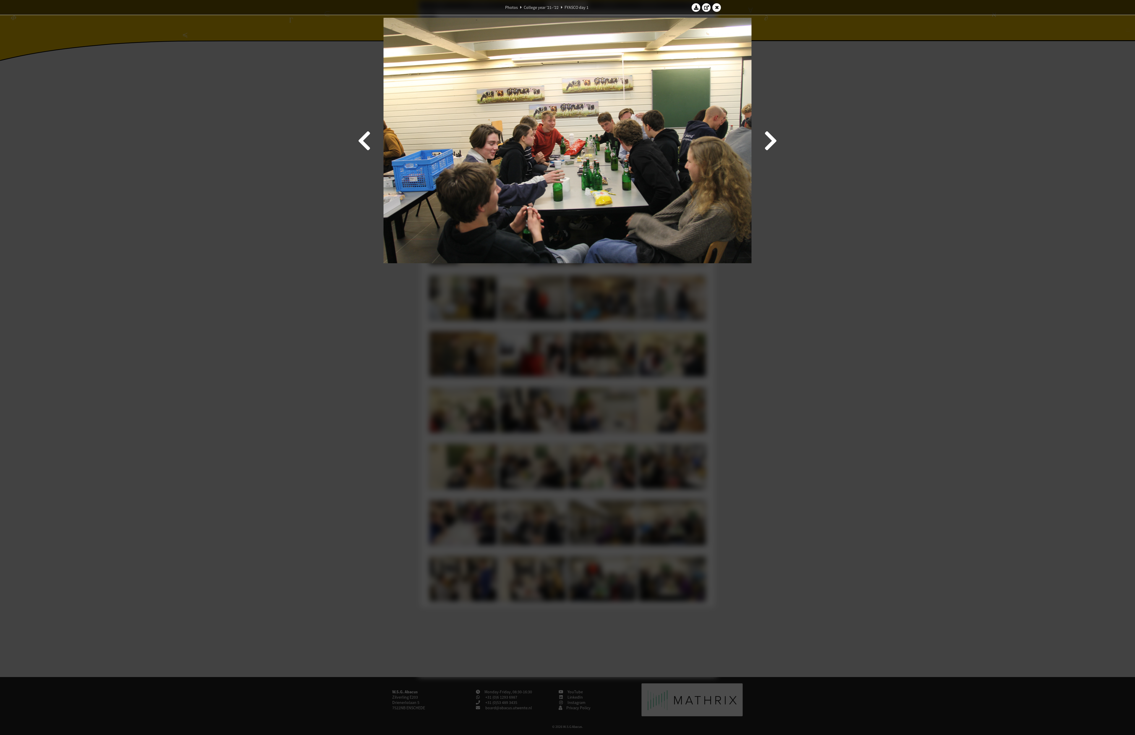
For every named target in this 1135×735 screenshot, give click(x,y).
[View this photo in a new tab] (706, 7)
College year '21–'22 (541, 7)
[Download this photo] (696, 7)
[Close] (716, 7)
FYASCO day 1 (576, 7)
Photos (511, 7)
